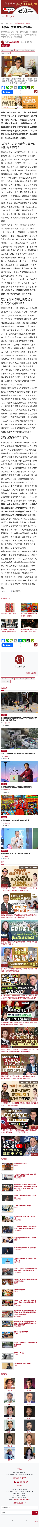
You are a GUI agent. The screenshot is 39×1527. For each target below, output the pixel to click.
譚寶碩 (16, 1207)
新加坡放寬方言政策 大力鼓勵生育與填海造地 (16, 787)
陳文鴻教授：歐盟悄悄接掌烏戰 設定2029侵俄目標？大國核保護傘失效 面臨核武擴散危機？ (25, 1323)
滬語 (3, 53)
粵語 (8, 53)
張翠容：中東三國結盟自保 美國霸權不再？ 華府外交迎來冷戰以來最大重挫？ (25, 1302)
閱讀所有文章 (30, 673)
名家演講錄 (4, 850)
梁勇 (15, 1346)
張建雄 (16, 1334)
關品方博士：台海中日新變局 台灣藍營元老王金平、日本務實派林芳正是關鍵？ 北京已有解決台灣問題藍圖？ (25, 1186)
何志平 (16, 1165)
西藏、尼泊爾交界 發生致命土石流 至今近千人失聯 (18, 754)
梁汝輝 (16, 1283)
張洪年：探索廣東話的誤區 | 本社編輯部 (20, 23)
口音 (17, 50)
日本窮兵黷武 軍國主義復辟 (22, 1363)
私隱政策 (36, 1521)
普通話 (4, 50)
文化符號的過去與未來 (21, 1163)
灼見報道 (4, 750)
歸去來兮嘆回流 (19, 1353)
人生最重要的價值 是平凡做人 (23, 1205)
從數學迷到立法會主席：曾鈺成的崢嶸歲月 (15, 854)
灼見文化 (6, 46)
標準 (32, 50)
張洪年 (22, 50)
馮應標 (16, 1355)
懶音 (27, 50)
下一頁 (9, 591)
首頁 (2, 23)
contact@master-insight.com (21, 1499)
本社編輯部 (14, 42)
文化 (7, 23)
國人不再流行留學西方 (21, 1332)
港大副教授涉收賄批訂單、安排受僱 (25, 1248)
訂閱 (35, 1513)
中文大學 (10, 50)
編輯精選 (17, 1262)
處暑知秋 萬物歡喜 (19, 1290)
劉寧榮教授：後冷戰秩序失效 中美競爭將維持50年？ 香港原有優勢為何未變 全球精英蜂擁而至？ (25, 1312)
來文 (15, 1241)
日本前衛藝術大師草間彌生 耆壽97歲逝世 (15, 820)
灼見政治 (4, 715)
